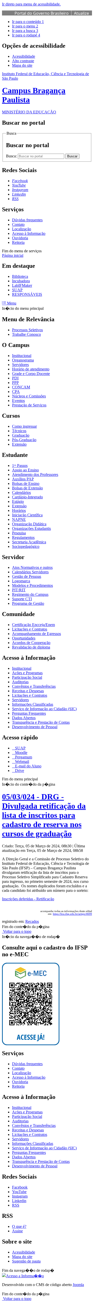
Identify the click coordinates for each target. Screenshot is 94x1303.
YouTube (19, 1192)
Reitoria (18, 242)
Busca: (12, 156)
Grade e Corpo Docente (31, 373)
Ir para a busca (25, 30)
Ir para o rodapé (26, 35)
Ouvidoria (20, 238)
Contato (18, 224)
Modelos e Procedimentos (32, 585)
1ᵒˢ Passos (20, 465)
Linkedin (19, 1201)
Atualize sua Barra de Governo (52, 15)
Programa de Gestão (28, 603)
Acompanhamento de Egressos (36, 634)
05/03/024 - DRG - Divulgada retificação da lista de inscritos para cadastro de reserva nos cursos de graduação (44, 815)
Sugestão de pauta (26, 1261)
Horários (19, 510)
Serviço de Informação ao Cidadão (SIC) (44, 709)
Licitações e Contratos (29, 629)
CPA (16, 391)
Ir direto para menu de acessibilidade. (31, 4)
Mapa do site (22, 65)
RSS (15, 1205)
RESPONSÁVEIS (27, 294)
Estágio (18, 501)
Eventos (18, 400)
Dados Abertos (24, 718)
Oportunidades (23, 638)
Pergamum (23, 757)
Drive (19, 770)
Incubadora (21, 281)
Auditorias (20, 682)
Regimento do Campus (30, 594)
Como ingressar (24, 426)
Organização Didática (29, 524)
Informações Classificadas (32, 704)
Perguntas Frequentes (29, 713)
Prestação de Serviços (29, 405)
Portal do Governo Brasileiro (42, 13)
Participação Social (27, 677)
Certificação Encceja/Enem (33, 625)
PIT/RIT (19, 590)
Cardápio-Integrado (27, 497)
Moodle (20, 752)
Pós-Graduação (24, 440)
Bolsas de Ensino (25, 483)
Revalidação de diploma (31, 647)
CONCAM (21, 387)
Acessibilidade (23, 56)
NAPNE (19, 519)
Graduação (20, 435)
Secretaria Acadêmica (29, 542)
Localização (21, 229)
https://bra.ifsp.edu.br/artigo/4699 (72, 914)
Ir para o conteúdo (28, 21)
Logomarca (21, 581)
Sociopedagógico (25, 546)
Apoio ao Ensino (25, 470)
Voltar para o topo (16, 931)
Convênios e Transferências (34, 686)
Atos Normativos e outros (32, 567)
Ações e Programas (27, 673)
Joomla (78, 1285)
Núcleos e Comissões (29, 396)
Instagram (20, 1196)
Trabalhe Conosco (26, 334)
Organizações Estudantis (31, 528)
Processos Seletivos (27, 330)
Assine (17, 1231)
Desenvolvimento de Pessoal (34, 727)
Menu (11, 303)
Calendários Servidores (30, 572)
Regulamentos (23, 537)
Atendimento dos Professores (35, 474)
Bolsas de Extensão (27, 488)
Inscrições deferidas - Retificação (28, 899)
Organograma (23, 360)
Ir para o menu (25, 26)
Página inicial (12, 255)
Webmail (21, 761)
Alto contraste (23, 61)
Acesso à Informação (28, 233)
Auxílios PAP (23, 479)
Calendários (21, 492)
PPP (15, 382)
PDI (15, 378)
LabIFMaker (22, 285)
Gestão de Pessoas (26, 576)
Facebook (20, 1187)
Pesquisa (19, 533)
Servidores (20, 364)
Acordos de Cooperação (31, 643)
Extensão (19, 444)
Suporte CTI (22, 599)
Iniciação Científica (27, 515)
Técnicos (19, 431)
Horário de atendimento (30, 369)
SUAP (17, 290)
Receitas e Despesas (28, 691)
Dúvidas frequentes (27, 220)
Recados (32, 921)
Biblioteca (20, 276)
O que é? (19, 1226)
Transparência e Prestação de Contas (41, 722)
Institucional (21, 355)
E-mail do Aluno (27, 766)
